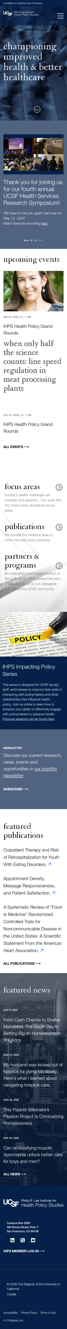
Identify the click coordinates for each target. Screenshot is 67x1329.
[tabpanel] (33, 175)
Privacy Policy (29, 1313)
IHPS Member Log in (21, 1251)
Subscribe (12, 789)
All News (11, 1174)
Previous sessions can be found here (28, 719)
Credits (11, 1294)
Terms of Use (48, 1313)
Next (40, 240)
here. (39, 206)
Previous (27, 240)
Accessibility (10, 1313)
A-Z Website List (13, 1321)
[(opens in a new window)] (12, 1240)
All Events (13, 447)
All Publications (19, 964)
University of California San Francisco (22, 3)
